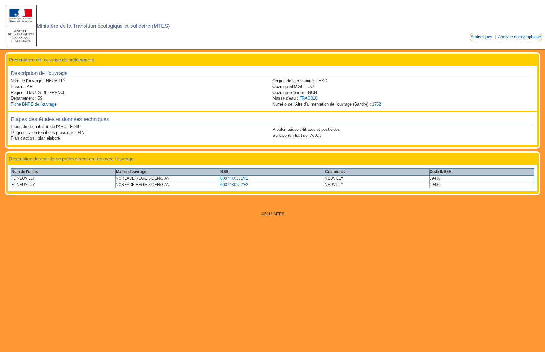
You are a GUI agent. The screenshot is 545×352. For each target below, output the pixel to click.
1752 (376, 104)
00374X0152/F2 (234, 184)
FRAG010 (308, 98)
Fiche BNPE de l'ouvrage (33, 104)
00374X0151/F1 (234, 178)
